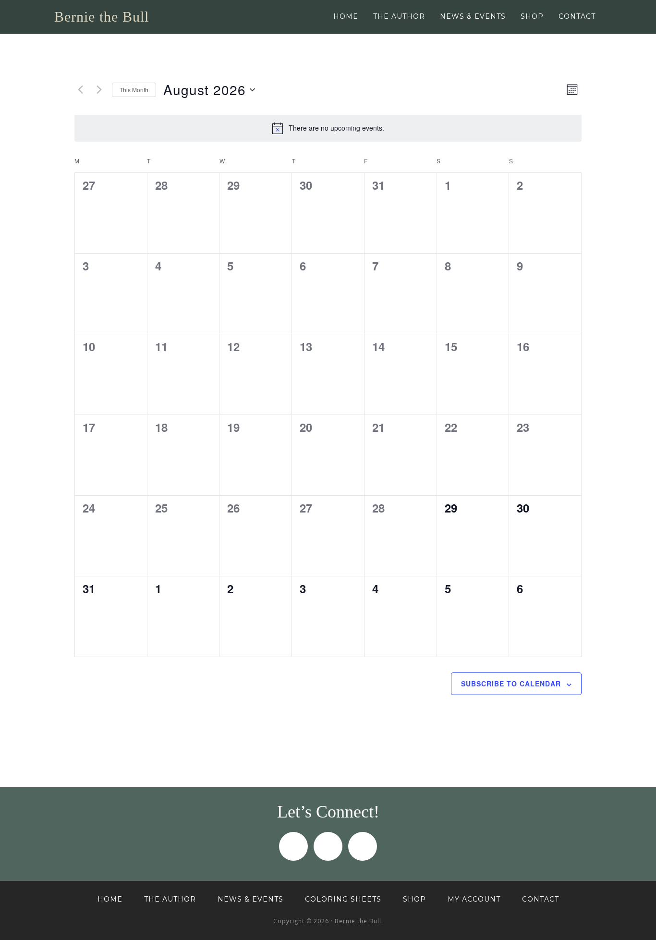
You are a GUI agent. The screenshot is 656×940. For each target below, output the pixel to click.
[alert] (328, 128)
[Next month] (99, 90)
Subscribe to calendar (511, 683)
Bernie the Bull (101, 16)
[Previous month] (80, 90)
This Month (134, 89)
